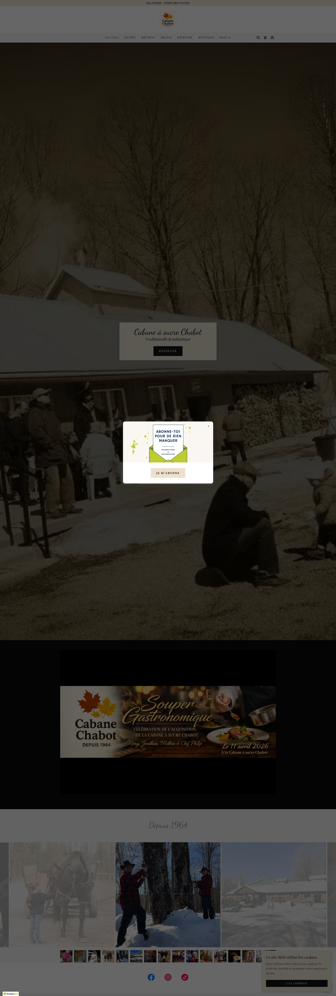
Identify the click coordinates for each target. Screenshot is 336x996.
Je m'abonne (168, 473)
